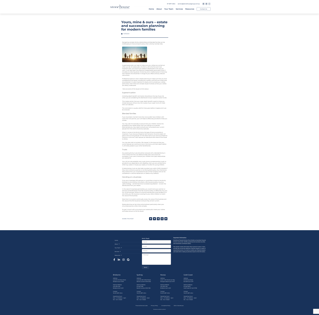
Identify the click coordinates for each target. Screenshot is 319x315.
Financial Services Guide (142, 305)
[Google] (128, 259)
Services (179, 9)
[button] (150, 218)
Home (151, 9)
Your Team (168, 9)
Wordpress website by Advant (159, 309)
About (159, 9)
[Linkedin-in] (119, 259)
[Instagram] (209, 4)
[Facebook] (203, 4)
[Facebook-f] (114, 259)
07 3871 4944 (171, 4)
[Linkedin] (206, 4)
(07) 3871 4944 (119, 293)
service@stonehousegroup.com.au (189, 4)
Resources (189, 9)
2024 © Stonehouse (179, 305)
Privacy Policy (154, 305)
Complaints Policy (165, 305)
